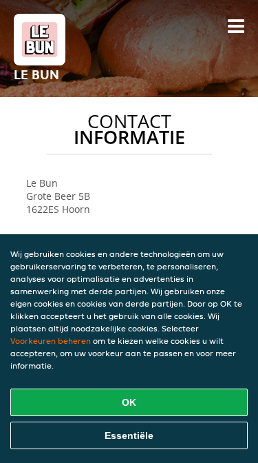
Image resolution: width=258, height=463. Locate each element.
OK (129, 402)
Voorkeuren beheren (50, 341)
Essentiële (129, 435)
